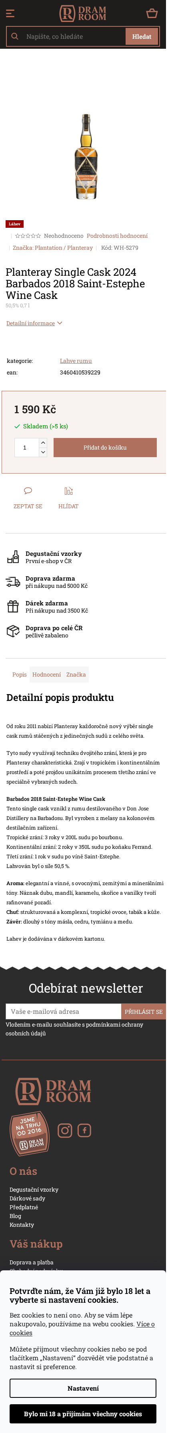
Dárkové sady (27, 1198)
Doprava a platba (32, 1262)
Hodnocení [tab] (46, 674)
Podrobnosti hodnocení (117, 235)
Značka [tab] (76, 674)
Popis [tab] (19, 674)
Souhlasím (83, 1413)
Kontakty (22, 1224)
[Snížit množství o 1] (43, 452)
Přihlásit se (144, 1011)
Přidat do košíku (105, 447)
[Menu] (10, 13)
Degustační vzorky (34, 1189)
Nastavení (83, 1388)
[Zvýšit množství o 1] (43, 443)
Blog (15, 1216)
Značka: (53, 247)
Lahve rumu (76, 360)
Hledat (141, 36)
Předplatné (24, 1207)
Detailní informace (30, 323)
